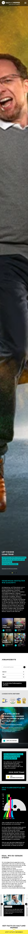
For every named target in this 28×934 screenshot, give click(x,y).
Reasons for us (9, 645)
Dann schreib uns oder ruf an (15, 766)
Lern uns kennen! (11, 740)
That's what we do (21, 630)
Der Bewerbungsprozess (16, 777)
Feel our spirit (20, 645)
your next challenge (8, 630)
